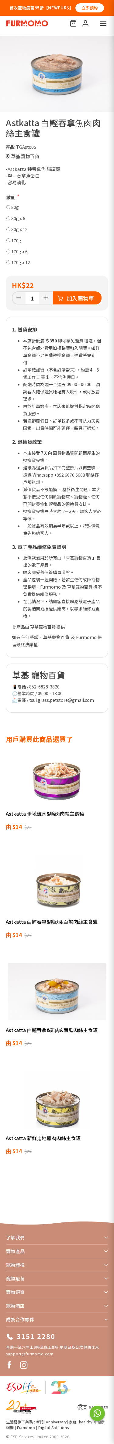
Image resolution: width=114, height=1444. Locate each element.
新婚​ (40, 1421)
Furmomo (26, 1427)
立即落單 (96, 8)
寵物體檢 (15, 1265)
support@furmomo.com (30, 1353)
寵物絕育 (15, 1292)
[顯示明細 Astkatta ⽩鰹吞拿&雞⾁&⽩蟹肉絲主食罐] (57, 887)
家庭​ (73, 1421)
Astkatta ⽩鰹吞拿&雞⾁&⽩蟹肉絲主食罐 (52, 921)
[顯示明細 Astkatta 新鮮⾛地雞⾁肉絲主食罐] (57, 1103)
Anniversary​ (56, 1421)
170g (16, 240)
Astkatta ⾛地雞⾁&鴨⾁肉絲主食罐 (45, 813)
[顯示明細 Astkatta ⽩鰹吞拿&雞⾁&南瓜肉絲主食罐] (57, 995)
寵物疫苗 (15, 1278)
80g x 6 (18, 218)
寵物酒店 (15, 1306)
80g (15, 207)
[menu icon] (103, 23)
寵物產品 (15, 1251)
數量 (10, 197)
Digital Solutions (53, 1427)
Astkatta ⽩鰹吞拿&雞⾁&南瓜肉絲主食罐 (52, 1030)
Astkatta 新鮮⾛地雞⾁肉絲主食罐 (43, 1138)
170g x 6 (19, 251)
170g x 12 (20, 262)
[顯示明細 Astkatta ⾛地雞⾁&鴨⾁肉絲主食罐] (57, 779)
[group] (57, 74)
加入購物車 (80, 298)
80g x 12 (19, 229)
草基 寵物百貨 (25, 156)
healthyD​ (87, 1421)
